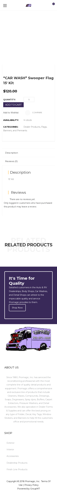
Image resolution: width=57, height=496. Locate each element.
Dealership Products (17, 463)
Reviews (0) (11, 161)
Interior (10, 449)
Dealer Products (32, 127)
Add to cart (13, 104)
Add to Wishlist (11, 112)
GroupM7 (35, 488)
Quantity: (9, 99)
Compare (37, 112)
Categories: (10, 127)
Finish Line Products (17, 469)
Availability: (11, 120)
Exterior (10, 443)
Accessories (13, 456)
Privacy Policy (31, 485)
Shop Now (17, 307)
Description (11, 152)
